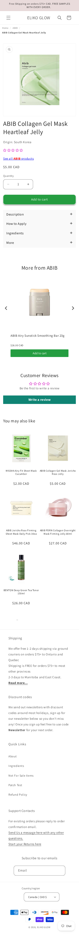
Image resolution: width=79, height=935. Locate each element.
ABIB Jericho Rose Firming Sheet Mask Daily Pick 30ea (21, 532)
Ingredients (16, 766)
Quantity (8, 176)
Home (5, 27)
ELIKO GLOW (44, 927)
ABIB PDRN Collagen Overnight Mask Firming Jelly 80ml (58, 532)
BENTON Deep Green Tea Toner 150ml (21, 592)
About (12, 756)
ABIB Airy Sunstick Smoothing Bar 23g (38, 336)
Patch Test (15, 785)
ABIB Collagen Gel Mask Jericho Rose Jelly (58, 472)
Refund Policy (17, 794)
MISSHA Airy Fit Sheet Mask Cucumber (21, 472)
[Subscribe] (60, 871)
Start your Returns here (24, 844)
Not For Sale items (21, 775)
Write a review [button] (39, 399)
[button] (8, 17)
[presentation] (6, 308)
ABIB (15, 27)
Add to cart (40, 353)
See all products (18, 159)
